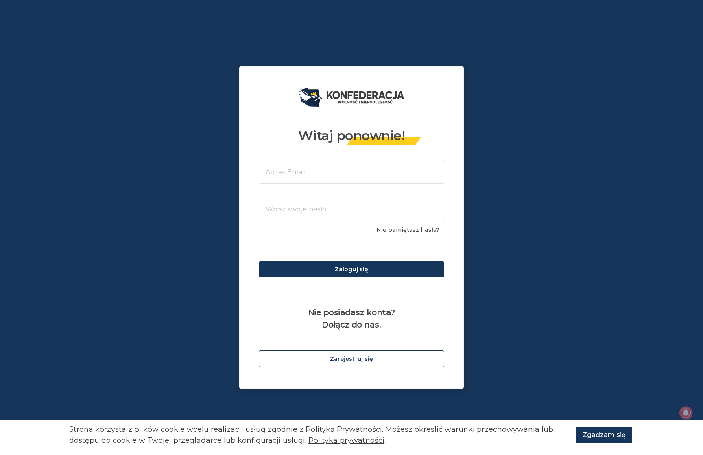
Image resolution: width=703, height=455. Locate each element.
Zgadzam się (604, 435)
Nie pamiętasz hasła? (407, 229)
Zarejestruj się (351, 359)
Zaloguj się (351, 269)
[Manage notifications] (685, 412)
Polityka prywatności (346, 440)
